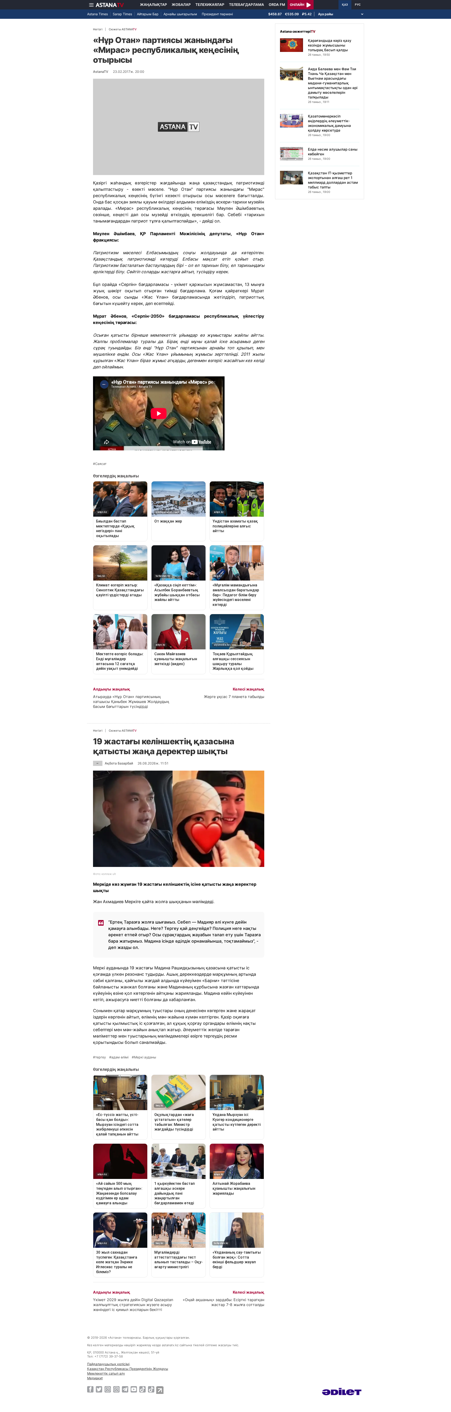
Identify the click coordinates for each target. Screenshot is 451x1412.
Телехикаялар (209, 4)
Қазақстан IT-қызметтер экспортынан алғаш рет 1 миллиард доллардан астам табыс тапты (333, 180)
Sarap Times (122, 14)
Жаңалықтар (153, 4)
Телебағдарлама (246, 4)
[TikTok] (142, 1389)
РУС (358, 4)
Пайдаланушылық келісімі (108, 1364)
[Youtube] (133, 1389)
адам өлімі (119, 1057)
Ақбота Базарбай (119, 763)
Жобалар (181, 4)
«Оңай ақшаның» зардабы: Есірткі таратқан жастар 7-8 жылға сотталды (223, 1302)
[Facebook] (90, 1389)
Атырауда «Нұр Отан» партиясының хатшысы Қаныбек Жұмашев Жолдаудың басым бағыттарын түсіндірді (131, 701)
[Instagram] (107, 1389)
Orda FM (277, 4)
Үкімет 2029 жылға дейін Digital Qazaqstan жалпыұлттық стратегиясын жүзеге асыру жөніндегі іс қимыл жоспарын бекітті (133, 1304)
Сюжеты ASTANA (122, 29)
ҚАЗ (345, 4)
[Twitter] (99, 1389)
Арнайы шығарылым (180, 14)
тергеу (100, 1057)
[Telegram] (125, 1389)
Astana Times (97, 14)
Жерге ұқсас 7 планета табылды (234, 696)
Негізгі (97, 29)
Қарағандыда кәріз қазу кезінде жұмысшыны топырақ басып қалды (329, 45)
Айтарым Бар (148, 14)
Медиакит (95, 1378)
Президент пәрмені (217, 14)
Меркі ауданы (145, 1057)
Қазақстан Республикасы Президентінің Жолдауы (127, 1369)
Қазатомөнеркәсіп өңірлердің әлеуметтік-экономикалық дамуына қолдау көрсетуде (329, 123)
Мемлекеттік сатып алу (106, 1373)
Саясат (100, 463)
